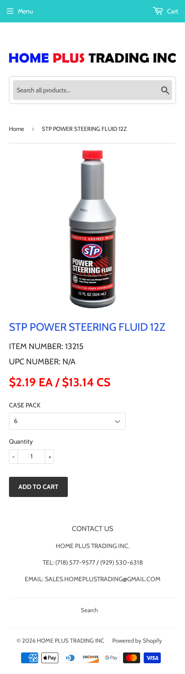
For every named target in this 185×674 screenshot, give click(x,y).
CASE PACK (24, 405)
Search (89, 610)
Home (16, 128)
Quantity (21, 441)
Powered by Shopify (137, 640)
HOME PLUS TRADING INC (70, 640)
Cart (172, 11)
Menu (25, 11)
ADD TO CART (38, 487)
